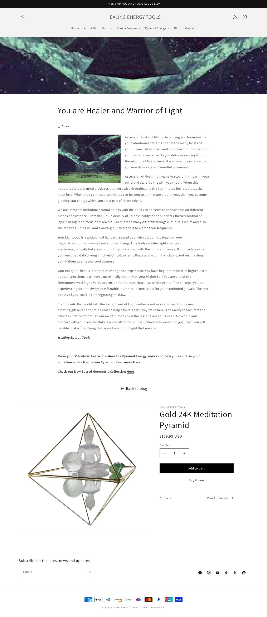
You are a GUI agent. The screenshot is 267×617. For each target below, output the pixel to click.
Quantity (165, 445)
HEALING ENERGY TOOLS (124, 607)
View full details (218, 498)
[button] (23, 16)
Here (136, 362)
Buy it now (197, 480)
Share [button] (66, 126)
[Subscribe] (89, 572)
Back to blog (136, 388)
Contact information (153, 607)
